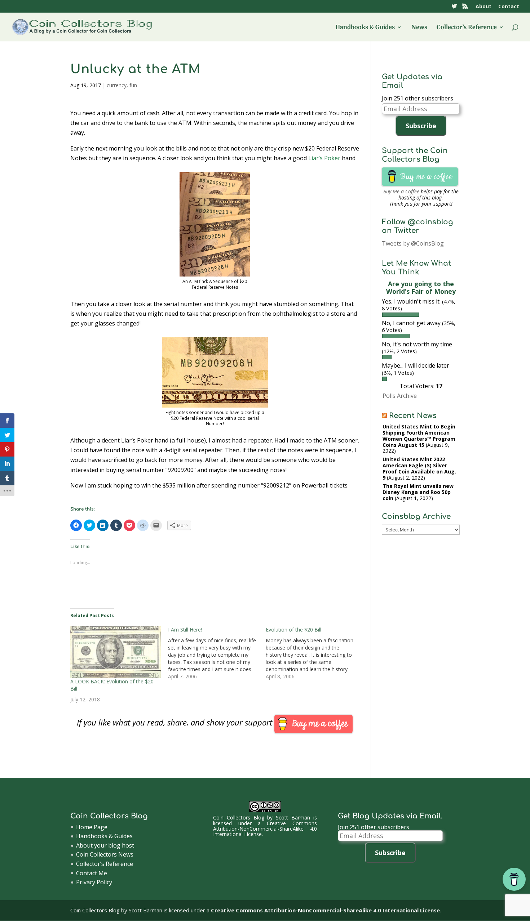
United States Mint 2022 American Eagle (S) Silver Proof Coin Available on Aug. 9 (419, 468)
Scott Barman (293, 817)
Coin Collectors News (104, 854)
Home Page (91, 827)
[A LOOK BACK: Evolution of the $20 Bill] (115, 652)
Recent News (413, 416)
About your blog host (105, 845)
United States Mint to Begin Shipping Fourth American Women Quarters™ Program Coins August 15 (419, 435)
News (419, 27)
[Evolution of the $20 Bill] (314, 653)
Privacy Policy (94, 882)
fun (133, 85)
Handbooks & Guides (365, 27)
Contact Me (91, 873)
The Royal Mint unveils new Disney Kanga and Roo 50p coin (418, 492)
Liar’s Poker (324, 158)
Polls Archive (400, 396)
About (483, 7)
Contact (508, 7)
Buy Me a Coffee (401, 191)
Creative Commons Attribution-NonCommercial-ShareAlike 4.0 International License (265, 829)
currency (117, 85)
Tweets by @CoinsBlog (413, 243)
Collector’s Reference (467, 27)
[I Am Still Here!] (217, 653)
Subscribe (421, 125)
